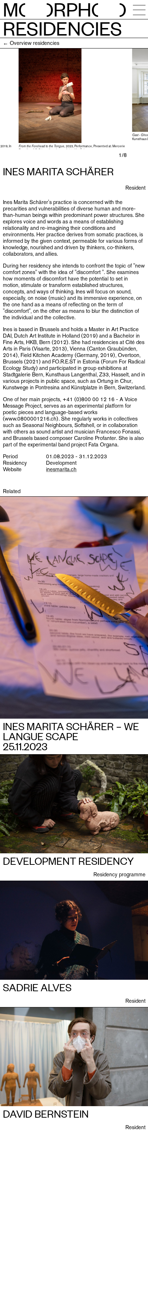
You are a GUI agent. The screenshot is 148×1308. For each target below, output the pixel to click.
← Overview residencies (31, 43)
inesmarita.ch (61, 469)
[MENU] (139, 10)
